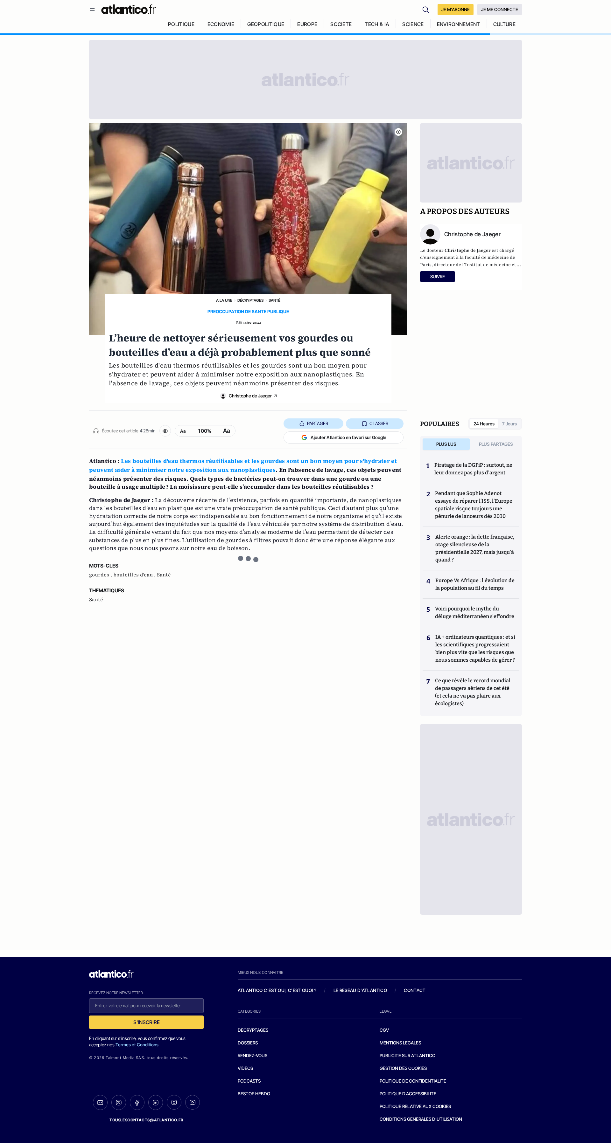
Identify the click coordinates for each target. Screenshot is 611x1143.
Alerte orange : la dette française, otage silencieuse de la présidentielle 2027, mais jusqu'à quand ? (474, 548)
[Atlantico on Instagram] (174, 1102)
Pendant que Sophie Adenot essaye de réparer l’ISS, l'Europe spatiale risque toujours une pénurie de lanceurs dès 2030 (473, 504)
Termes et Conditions (137, 1044)
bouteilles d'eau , (135, 574)
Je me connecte (499, 9)
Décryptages (250, 300)
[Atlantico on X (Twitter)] (118, 1102)
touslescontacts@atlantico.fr (146, 1120)
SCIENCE (413, 24)
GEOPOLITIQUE (265, 24)
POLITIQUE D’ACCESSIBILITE (408, 1093)
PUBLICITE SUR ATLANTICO (407, 1055)
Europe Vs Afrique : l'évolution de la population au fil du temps (475, 584)
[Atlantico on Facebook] (137, 1102)
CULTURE (504, 24)
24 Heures (484, 423)
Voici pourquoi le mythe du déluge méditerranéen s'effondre (475, 612)
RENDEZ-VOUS (252, 1055)
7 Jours (509, 423)
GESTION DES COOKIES (403, 1068)
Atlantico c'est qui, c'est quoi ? (277, 990)
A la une (224, 300)
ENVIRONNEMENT (458, 24)
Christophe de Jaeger (250, 395)
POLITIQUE (181, 24)
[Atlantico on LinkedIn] (155, 1102)
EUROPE (307, 24)
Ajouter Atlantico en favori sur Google (348, 437)
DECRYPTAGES (253, 1030)
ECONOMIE (221, 24)
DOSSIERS (248, 1042)
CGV (384, 1030)
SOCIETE (341, 24)
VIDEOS (245, 1068)
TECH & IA (377, 24)
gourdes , (101, 574)
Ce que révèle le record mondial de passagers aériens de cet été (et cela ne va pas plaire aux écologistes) (472, 692)
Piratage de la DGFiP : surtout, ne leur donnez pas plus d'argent (473, 469)
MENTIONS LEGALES (400, 1042)
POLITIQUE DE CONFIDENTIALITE (413, 1081)
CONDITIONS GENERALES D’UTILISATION (421, 1119)
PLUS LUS (446, 444)
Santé (274, 300)
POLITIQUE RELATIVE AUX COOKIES (415, 1106)
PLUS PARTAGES (496, 444)
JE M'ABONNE (455, 9)
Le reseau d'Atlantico (360, 990)
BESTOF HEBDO (254, 1093)
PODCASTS (249, 1081)
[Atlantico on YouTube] (192, 1102)
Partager (317, 423)
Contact (414, 990)
